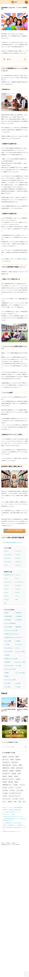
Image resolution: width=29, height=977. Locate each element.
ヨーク (6, 565)
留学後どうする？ (19, 767)
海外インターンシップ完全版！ (9, 814)
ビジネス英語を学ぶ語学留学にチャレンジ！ (12, 812)
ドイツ (17, 595)
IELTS (24, 801)
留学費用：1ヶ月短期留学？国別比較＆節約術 (12, 809)
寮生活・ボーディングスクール (8, 779)
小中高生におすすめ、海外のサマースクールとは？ (13, 816)
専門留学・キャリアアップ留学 (11, 658)
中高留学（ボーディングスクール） (12, 633)
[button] (24, 59)
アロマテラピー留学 (9, 665)
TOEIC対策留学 (19, 616)
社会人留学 (15, 765)
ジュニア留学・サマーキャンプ (15, 793)
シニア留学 (7, 644)
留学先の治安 (5, 770)
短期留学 (20, 765)
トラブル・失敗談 (19, 790)
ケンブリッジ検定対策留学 (10, 623)
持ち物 (19, 773)
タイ (6, 603)
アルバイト (22, 798)
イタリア (17, 592)
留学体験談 (12, 770)
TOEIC (15, 801)
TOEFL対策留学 (8, 619)
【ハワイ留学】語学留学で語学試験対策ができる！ (8, 710)
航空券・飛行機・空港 (7, 765)
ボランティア (22, 784)
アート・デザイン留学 (20, 672)
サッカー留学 (7, 686)
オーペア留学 (15, 798)
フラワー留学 (18, 665)
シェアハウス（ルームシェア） (14, 796)
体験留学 (16, 781)
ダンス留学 (18, 686)
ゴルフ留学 (18, 683)
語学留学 (7, 612)
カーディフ (18, 565)
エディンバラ (18, 561)
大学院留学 (18, 779)
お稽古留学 (7, 655)
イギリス (7, 585)
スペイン (7, 595)
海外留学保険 (18, 770)
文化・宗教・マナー (6, 773)
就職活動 (10, 776)
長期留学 (17, 756)
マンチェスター (8, 561)
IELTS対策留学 (19, 619)
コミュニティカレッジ (7, 798)
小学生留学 (16, 776)
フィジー (7, 588)
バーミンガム (7, 558)
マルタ (6, 592)
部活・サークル (5, 759)
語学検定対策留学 (8, 616)
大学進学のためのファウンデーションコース (14, 637)
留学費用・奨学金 (6, 767)
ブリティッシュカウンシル (11, 523)
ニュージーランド (19, 581)
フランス (7, 599)
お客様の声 (10, 801)
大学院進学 (18, 640)
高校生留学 (5, 756)
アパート (4, 801)
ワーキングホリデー (9, 647)
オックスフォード (8, 554)
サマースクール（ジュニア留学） (11, 630)
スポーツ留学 (7, 683)
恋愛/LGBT (5, 776)
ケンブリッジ (18, 550)
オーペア (17, 647)
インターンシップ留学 (20, 651)
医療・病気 (11, 781)
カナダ (17, 578)
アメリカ (17, 574)
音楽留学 (7, 672)
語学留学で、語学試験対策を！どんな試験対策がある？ (14, 825)
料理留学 (7, 676)
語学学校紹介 (18, 759)
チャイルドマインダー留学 (10, 679)
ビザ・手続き (12, 790)
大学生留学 (5, 781)
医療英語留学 (18, 626)
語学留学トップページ (9, 574)
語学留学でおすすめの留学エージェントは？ (12, 831)
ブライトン (18, 554)
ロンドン (7, 550)
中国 (17, 599)
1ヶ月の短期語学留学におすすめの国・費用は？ (12, 822)
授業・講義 (14, 773)
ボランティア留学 (8, 651)
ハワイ (6, 578)
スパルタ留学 (5, 793)
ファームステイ (19, 644)
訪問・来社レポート (6, 762)
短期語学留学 (18, 612)
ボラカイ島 (5, 787)
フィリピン (18, 588)
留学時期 (12, 767)
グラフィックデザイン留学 (10, 669)
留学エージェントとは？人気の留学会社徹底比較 (12, 807)
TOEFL (19, 801)
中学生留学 (16, 784)
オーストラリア (8, 581)
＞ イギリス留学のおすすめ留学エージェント (11, 542)
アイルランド (18, 585)
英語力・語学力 (15, 762)
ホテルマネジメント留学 (20, 662)
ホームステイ (11, 787)
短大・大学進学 (8, 640)
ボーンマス (18, 558)
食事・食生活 (11, 756)
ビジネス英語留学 (8, 626)
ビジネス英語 (5, 790)
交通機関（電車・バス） (7, 784)
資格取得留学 (7, 662)
